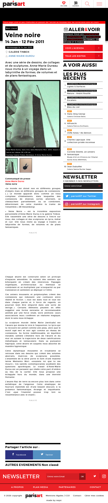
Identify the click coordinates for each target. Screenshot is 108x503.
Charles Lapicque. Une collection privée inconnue (81, 141)
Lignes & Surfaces (76, 86)
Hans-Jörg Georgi (76, 114)
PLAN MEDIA (40, 487)
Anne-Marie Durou (22, 56)
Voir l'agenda (82, 48)
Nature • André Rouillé (78, 93)
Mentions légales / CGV (58, 495)
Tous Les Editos (82, 55)
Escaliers (71, 100)
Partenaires (67, 487)
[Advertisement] (33, 253)
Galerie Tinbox (19, 52)
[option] (33, 118)
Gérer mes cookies (94, 495)
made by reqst (54, 500)
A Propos (17, 487)
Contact (95, 487)
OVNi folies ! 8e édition (79, 133)
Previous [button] (11, 118)
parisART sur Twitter (80, 196)
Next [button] (55, 118)
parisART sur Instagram (85, 204)
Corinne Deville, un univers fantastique (81, 153)
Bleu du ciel (73, 107)
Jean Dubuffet (74, 166)
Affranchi (72, 123)
